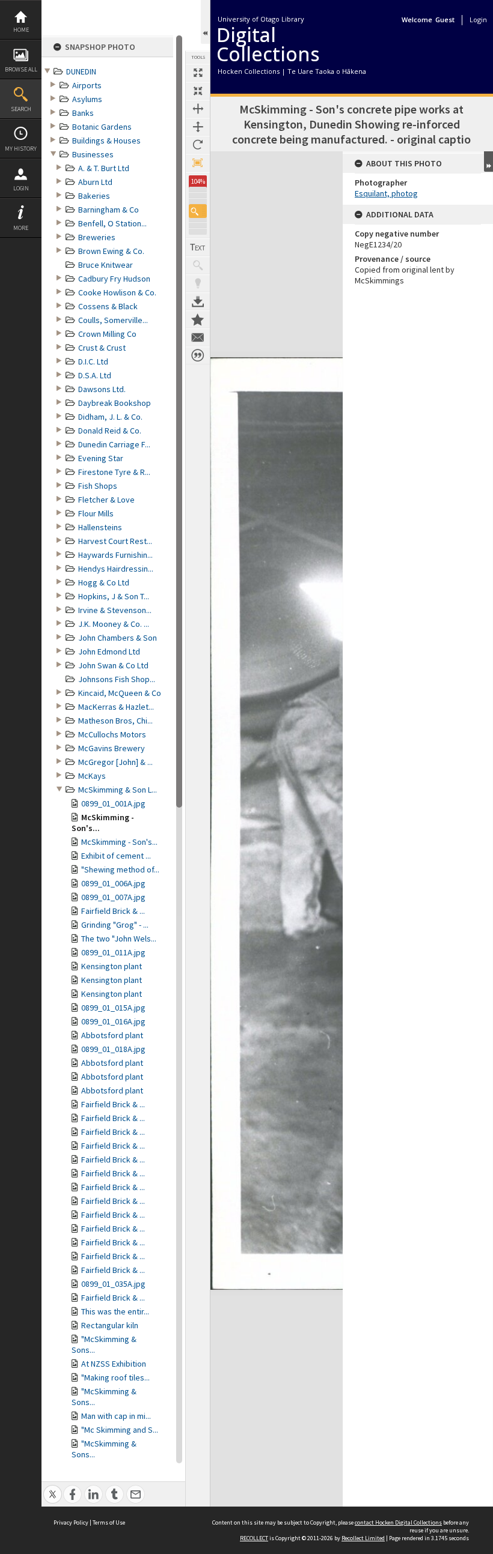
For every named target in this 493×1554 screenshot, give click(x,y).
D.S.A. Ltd (94, 375)
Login (21, 188)
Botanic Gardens (102, 126)
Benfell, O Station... (112, 223)
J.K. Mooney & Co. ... (113, 623)
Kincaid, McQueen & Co (119, 693)
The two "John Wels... (118, 938)
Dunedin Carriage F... (114, 444)
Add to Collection (198, 319)
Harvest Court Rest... (115, 541)
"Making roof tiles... (115, 1377)
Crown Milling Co (107, 333)
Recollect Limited (363, 1538)
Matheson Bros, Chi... (115, 720)
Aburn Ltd (95, 182)
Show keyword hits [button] (198, 265)
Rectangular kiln (109, 1325)
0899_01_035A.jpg (113, 1283)
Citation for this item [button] (198, 355)
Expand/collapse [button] (488, 161)
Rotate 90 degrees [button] (198, 145)
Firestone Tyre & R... (114, 472)
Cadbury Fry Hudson (114, 278)
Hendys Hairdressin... (115, 568)
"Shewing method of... (120, 869)
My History (21, 149)
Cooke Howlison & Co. (117, 292)
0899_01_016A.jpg (113, 1021)
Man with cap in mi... (116, 1415)
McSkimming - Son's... (119, 841)
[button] (198, 211)
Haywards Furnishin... (115, 554)
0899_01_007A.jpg (113, 897)
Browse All (21, 69)
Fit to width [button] (198, 109)
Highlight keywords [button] (198, 283)
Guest (445, 19)
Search (21, 109)
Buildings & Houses (106, 140)
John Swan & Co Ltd (113, 665)
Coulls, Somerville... (113, 320)
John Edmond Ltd (109, 651)
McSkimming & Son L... (117, 789)
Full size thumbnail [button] (198, 73)
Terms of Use (109, 1522)
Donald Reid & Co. (109, 430)
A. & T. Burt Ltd (103, 168)
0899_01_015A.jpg (113, 1007)
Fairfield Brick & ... (113, 910)
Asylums (87, 99)
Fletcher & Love (106, 499)
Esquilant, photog (386, 193)
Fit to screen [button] (198, 91)
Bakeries (94, 195)
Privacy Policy (71, 1522)
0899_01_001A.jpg (113, 803)
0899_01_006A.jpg (113, 883)
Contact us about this (198, 337)
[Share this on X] (52, 1488)
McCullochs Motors (112, 734)
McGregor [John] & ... (115, 762)
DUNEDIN (81, 71)
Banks (83, 112)
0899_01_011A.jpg (113, 952)
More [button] (20, 228)
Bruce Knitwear (105, 264)
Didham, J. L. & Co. (110, 416)
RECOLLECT (254, 1538)
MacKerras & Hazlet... (116, 706)
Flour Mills (96, 513)
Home (21, 30)
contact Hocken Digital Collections (398, 1522)
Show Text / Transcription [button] (198, 247)
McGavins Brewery (111, 748)
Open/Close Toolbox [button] (205, 22)
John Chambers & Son (117, 637)
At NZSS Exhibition (113, 1363)
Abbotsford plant (112, 1035)
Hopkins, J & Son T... (113, 596)
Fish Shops (97, 485)
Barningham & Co (108, 209)
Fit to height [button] (198, 127)
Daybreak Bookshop (114, 403)
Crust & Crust (102, 347)
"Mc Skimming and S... (119, 1429)
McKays (92, 775)
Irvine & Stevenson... (115, 610)
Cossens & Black (108, 306)
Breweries (96, 237)
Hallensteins (100, 527)
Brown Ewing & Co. (111, 251)
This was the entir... (115, 1311)
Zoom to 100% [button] (198, 163)
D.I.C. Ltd (93, 361)
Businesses (93, 154)
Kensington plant (111, 966)
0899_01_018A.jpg (113, 1049)
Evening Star (100, 458)
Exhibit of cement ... (116, 855)
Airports (87, 85)
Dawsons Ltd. (102, 389)
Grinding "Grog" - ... (115, 924)
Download (198, 301)
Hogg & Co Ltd (103, 582)
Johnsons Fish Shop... (116, 679)
